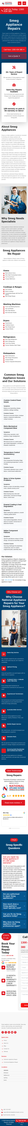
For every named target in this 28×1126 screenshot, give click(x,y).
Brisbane (6, 1072)
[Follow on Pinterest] (15, 1032)
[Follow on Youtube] (12, 1032)
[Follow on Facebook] (2, 1032)
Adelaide (6, 1070)
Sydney (5, 1077)
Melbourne (6, 1075)
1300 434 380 (8, 580)
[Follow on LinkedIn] (9, 1032)
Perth (5, 1080)
